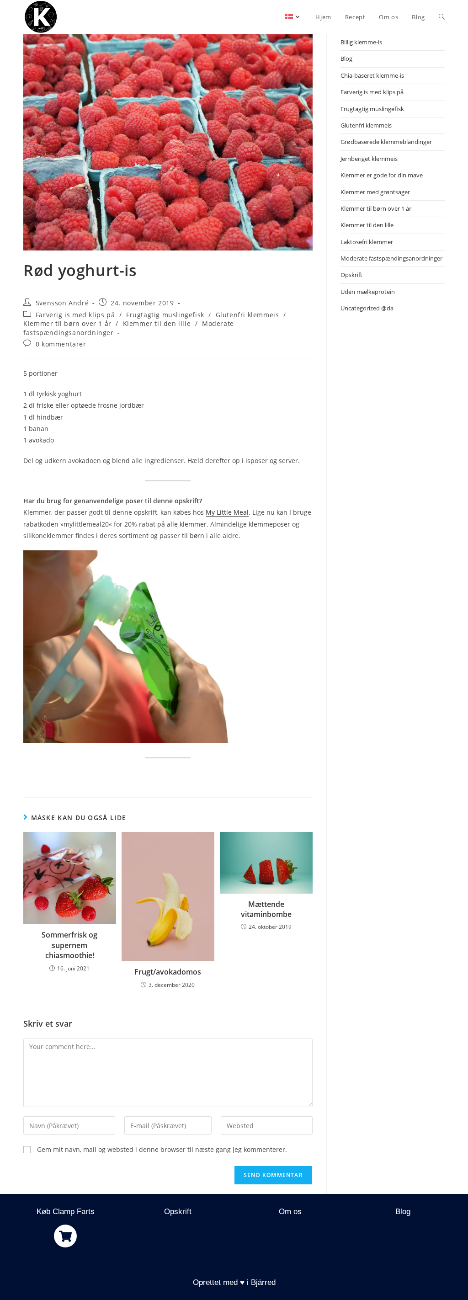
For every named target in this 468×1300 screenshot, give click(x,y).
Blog (346, 58)
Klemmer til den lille (157, 323)
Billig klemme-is (361, 42)
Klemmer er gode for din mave (381, 175)
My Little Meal (227, 512)
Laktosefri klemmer (366, 242)
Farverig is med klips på (75, 314)
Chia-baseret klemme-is (372, 75)
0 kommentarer (61, 344)
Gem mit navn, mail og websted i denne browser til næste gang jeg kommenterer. (162, 1149)
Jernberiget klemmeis (369, 159)
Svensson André (62, 302)
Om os (290, 1211)
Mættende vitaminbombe (266, 909)
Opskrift (351, 275)
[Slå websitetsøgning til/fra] (442, 17)
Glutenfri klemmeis (247, 314)
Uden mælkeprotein (367, 292)
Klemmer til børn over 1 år (67, 323)
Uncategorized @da (367, 308)
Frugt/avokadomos (167, 972)
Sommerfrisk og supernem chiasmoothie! (69, 945)
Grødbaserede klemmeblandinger (386, 142)
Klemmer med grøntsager (375, 192)
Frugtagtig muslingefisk (165, 314)
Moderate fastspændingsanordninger (391, 258)
